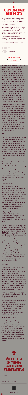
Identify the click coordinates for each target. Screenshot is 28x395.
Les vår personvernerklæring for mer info (12, 42)
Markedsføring (11, 51)
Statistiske (10, 48)
